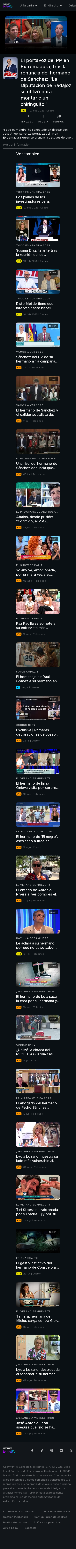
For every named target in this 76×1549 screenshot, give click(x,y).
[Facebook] (32, 1450)
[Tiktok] (42, 1450)
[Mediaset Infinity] (7, 5)
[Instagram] (61, 1450)
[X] (71, 1450)
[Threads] (51, 1450)
